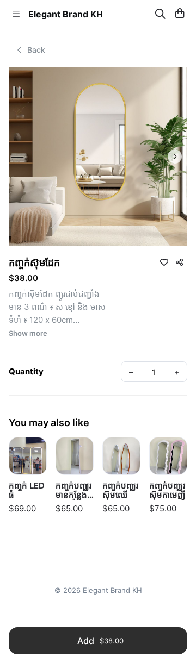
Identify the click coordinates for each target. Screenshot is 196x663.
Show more (28, 333)
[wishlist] (164, 262)
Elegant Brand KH (65, 14)
